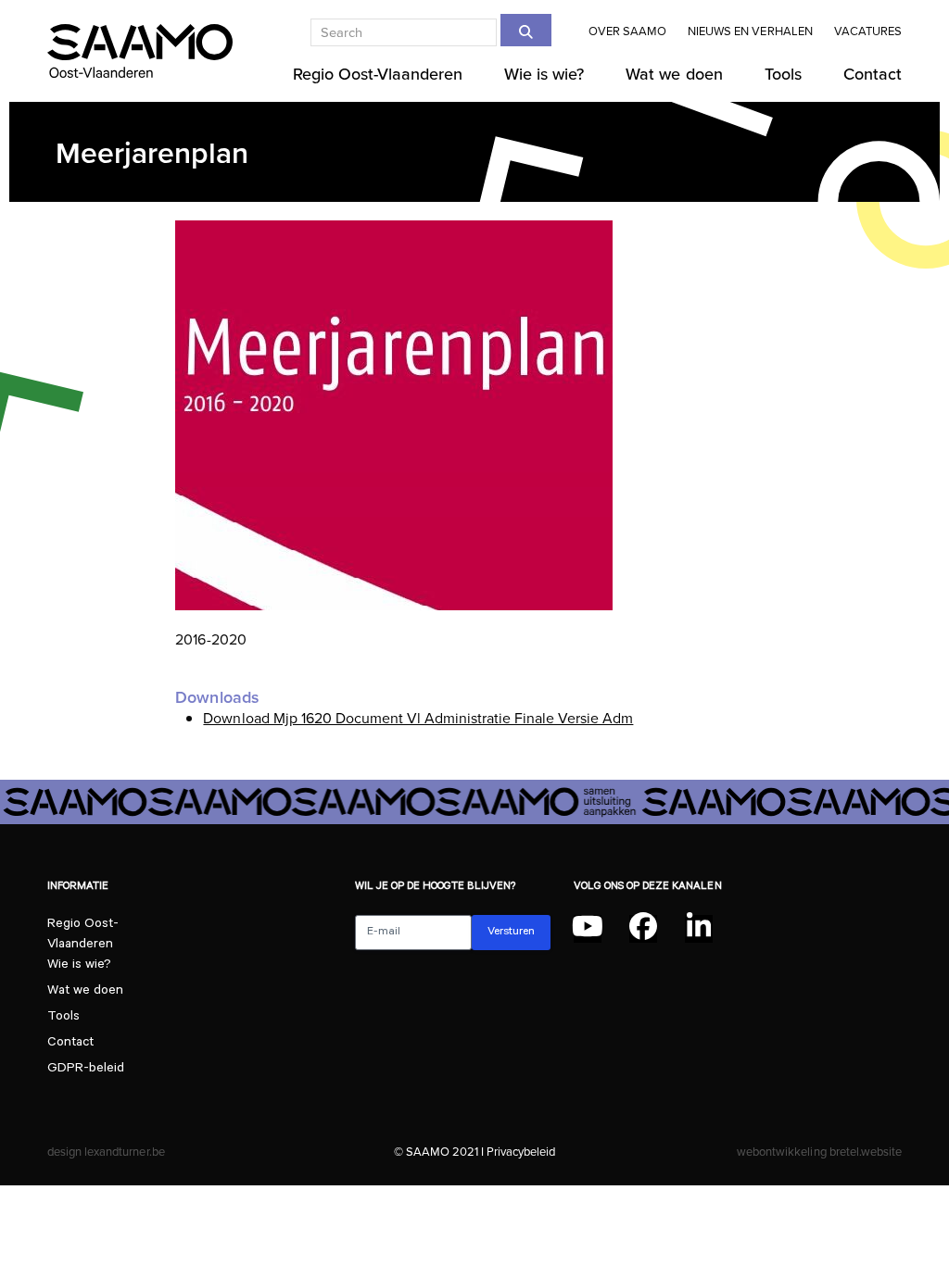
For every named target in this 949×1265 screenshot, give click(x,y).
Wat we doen (85, 991)
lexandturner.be (124, 1151)
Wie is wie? (79, 965)
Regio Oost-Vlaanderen (83, 929)
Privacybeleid (521, 1151)
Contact (70, 1043)
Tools (63, 1017)
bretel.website (865, 1151)
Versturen (511, 932)
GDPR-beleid (85, 1069)
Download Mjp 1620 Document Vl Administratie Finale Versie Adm (418, 718)
